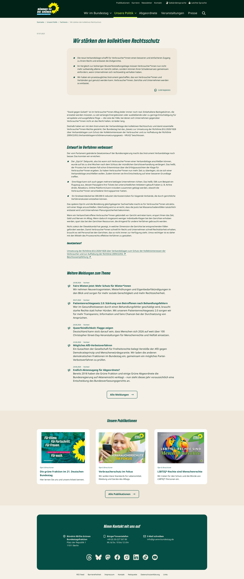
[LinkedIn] (136, 557)
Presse (192, 13)
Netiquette (132, 574)
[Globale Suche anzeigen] (203, 13)
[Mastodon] (108, 557)
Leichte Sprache (199, 2)
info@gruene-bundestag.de (160, 539)
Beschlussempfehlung (77, 257)
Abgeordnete (148, 13)
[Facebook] (117, 557)
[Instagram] (127, 557)
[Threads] (89, 557)
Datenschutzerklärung (150, 574)
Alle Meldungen (119, 394)
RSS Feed (80, 574)
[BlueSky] (98, 557)
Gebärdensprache (177, 2)
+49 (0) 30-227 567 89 (117, 539)
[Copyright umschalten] (82, 460)
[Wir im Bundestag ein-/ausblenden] (110, 13)
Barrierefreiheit (94, 574)
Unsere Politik (123, 13)
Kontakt (158, 2)
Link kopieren (164, 90)
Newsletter (147, 2)
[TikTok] (145, 557)
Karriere (136, 2)
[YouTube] (155, 557)
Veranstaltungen (172, 13)
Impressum (109, 574)
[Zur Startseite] (48, 8)
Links (165, 574)
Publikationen (123, 2)
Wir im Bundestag (96, 13)
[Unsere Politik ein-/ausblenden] (135, 13)
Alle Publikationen (119, 494)
